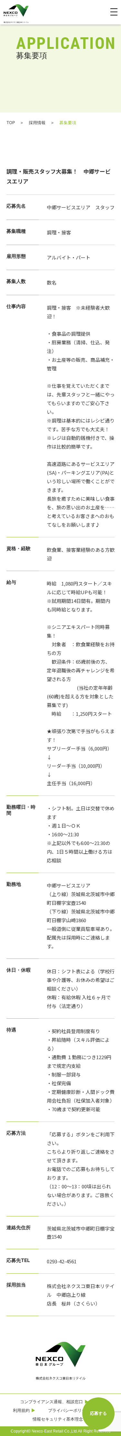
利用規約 (21, 1410)
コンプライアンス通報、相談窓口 (51, 1401)
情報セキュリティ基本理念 (58, 1419)
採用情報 (37, 122)
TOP (10, 122)
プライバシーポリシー (69, 1410)
